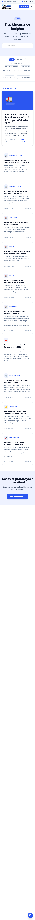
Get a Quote (24, 6)
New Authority (24, 77)
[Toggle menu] (31, 6)
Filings (16, 70)
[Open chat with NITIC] (30, 915)
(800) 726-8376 (28, 1)
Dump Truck (27, 70)
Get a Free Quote (17, 496)
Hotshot (6, 70)
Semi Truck (26, 67)
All (12, 59)
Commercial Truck (17, 63)
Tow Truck (10, 74)
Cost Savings (10, 77)
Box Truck (20, 59)
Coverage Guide (23, 74)
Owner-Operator (11, 67)
